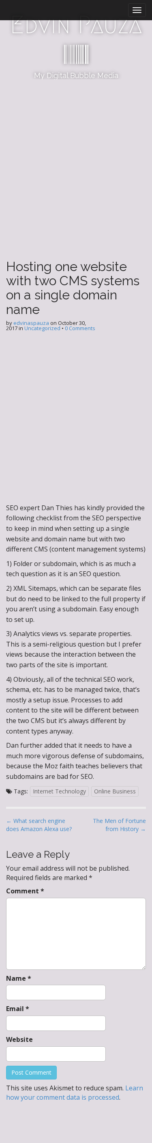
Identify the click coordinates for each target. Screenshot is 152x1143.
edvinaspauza (31, 323)
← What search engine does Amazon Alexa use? (39, 825)
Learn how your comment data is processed (74, 1093)
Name (18, 978)
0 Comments (80, 328)
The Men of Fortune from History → (119, 825)
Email (17, 1008)
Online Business (115, 791)
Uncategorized (42, 328)
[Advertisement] (76, 159)
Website (19, 1039)
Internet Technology (59, 791)
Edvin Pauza (76, 25)
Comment (25, 890)
